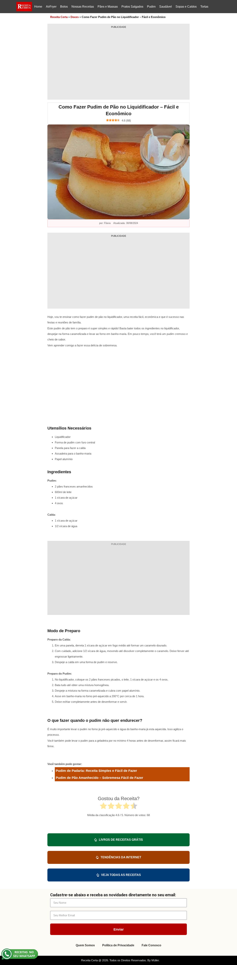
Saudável (165, 6)
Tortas (204, 6)
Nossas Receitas (82, 6)
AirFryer (51, 6)
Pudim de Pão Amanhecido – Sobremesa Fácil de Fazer (99, 778)
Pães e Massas (108, 6)
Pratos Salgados (132, 6)
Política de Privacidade (118, 945)
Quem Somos (85, 945)
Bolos (64, 6)
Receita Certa (59, 17)
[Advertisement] (118, 62)
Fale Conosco (151, 945)
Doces (75, 17)
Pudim (151, 6)
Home (38, 6)
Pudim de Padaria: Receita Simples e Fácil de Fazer (96, 771)
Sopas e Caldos (186, 6)
